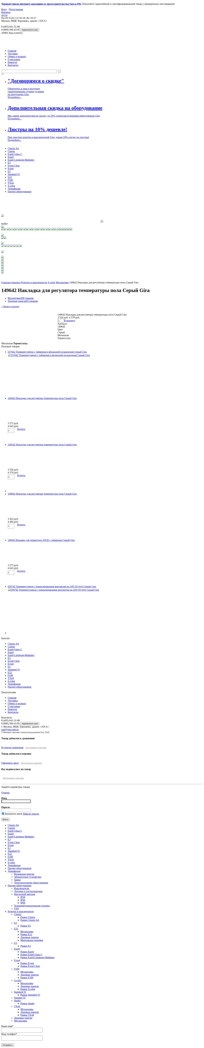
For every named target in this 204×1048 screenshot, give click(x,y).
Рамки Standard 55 (30, 994)
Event (11, 168)
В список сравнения (12, 747)
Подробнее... (15, 97)
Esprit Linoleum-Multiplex (21, 160)
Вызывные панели (24, 874)
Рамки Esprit (27, 951)
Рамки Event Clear (30, 966)
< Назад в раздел (10, 306)
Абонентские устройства (27, 877)
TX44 (11, 183)
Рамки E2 (25, 925)
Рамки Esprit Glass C (31, 954)
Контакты (13, 65)
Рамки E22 (26, 934)
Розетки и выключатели (34, 282)
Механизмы (62, 282)
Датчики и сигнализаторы (28, 891)
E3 (9, 162)
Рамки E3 (25, 946)
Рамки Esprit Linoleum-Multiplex (37, 957)
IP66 (22, 902)
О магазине (14, 59)
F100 (10, 180)
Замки (17, 879)
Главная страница (11, 282)
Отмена (5, 792)
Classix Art (13, 148)
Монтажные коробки (31, 940)
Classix (11, 151)
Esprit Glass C (15, 154)
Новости (12, 62)
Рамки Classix (27, 917)
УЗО (16, 908)
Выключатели (21, 888)
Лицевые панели (23, 301)
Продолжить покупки (36, 747)
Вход (4, 9)
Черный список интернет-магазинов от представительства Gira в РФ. (41, 4)
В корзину (69, 320)
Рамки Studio (27, 1003)
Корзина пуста (5, 13)
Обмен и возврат (17, 56)
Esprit (11, 157)
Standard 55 (14, 174)
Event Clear (14, 165)
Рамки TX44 (27, 1015)
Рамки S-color (27, 989)
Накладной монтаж (24, 894)
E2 (9, 171)
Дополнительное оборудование (31, 882)
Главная (12, 50)
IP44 (22, 900)
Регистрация (16, 9)
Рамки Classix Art (29, 920)
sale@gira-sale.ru (10, 729)
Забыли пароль (31, 813)
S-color (11, 185)
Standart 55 (20, 997)
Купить (21, 429)
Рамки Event (27, 963)
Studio (17, 1000)
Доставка (13, 53)
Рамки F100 (26, 977)
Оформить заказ (10, 763)
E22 (10, 177)
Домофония (14, 188)
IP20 (22, 897)
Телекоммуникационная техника (32, 905)
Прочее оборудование (19, 191)
